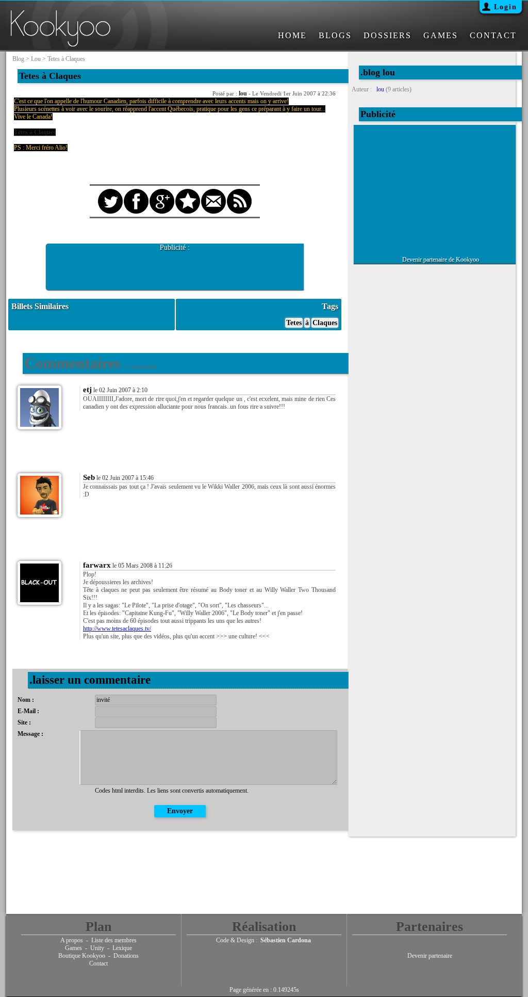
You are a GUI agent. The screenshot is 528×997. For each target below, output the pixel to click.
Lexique (122, 948)
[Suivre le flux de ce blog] (239, 192)
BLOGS (335, 35)
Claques (324, 323)
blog (18, 58)
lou (36, 58)
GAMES (440, 35)
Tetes (294, 323)
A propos (71, 940)
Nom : (26, 699)
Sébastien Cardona (285, 940)
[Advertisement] (174, 267)
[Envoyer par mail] (213, 192)
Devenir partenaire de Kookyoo (440, 259)
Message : (30, 733)
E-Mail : (28, 711)
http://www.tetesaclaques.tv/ (117, 628)
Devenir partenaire (429, 955)
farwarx (97, 565)
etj (87, 389)
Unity (97, 948)
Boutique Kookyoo (81, 955)
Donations (126, 955)
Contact (98, 963)
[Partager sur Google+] (162, 192)
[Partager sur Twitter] (110, 192)
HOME (292, 35)
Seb (89, 477)
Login (505, 7)
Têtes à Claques (35, 132)
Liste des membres (114, 940)
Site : (24, 722)
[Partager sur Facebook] (136, 192)
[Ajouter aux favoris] (188, 192)
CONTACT (493, 35)
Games (73, 948)
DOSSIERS (387, 35)
